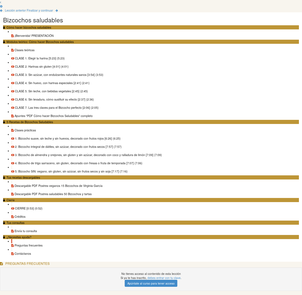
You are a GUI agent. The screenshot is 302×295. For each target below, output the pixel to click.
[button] (0, 2)
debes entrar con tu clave (164, 278)
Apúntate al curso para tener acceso (151, 283)
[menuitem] (1, 6)
